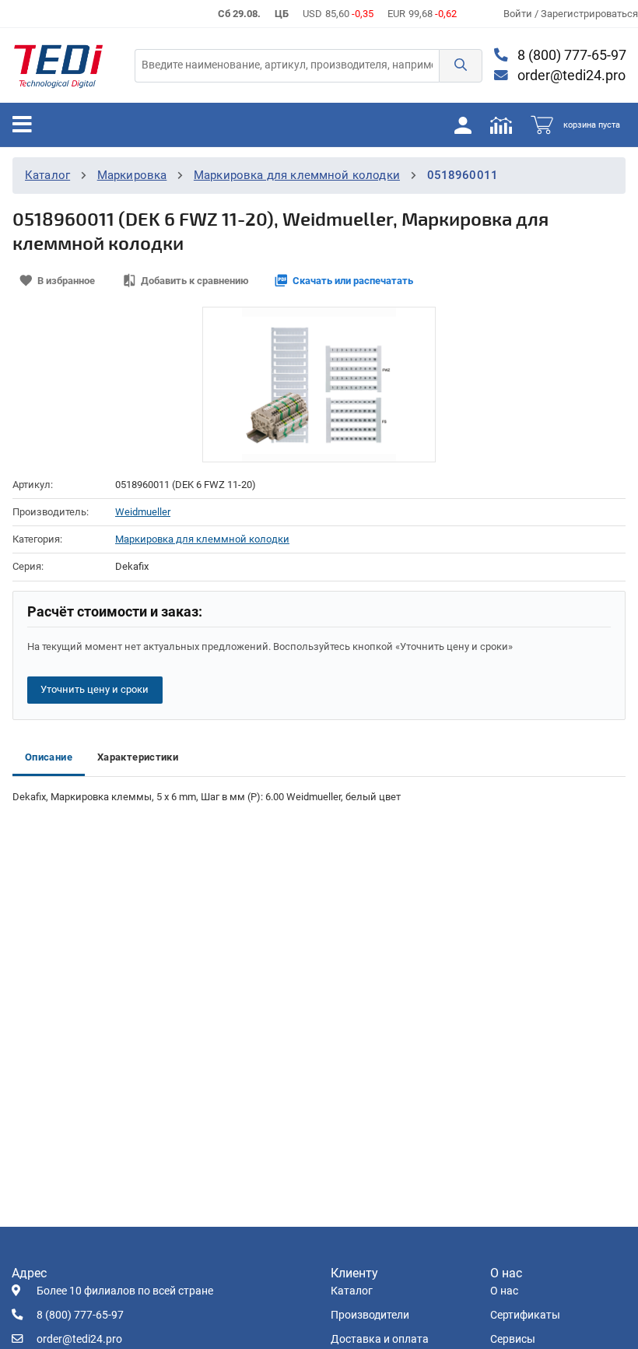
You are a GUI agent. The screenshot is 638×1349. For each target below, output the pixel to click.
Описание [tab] (48, 757)
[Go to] (58, 65)
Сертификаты (525, 1315)
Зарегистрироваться (589, 13)
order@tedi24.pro (570, 75)
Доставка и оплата (380, 1339)
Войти (519, 13)
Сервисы (512, 1339)
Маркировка (132, 175)
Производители (370, 1315)
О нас (504, 1291)
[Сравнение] (501, 124)
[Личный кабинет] (463, 124)
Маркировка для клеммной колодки (297, 175)
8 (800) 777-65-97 (570, 55)
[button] (460, 66)
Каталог (47, 175)
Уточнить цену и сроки (94, 689)
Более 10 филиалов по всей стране (125, 1291)
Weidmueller (142, 512)
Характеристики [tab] (137, 757)
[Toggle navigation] (22, 124)
